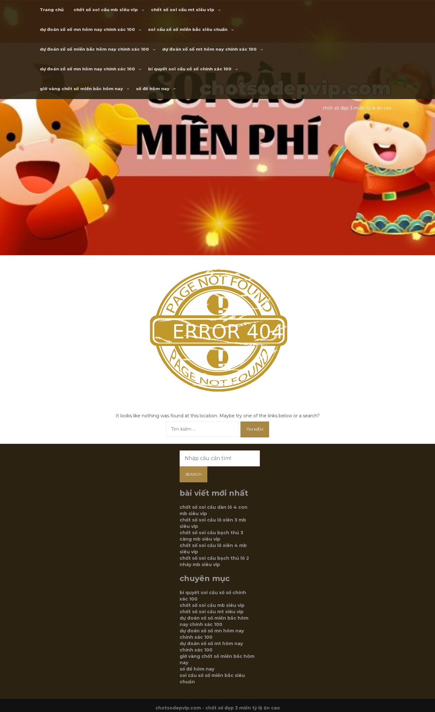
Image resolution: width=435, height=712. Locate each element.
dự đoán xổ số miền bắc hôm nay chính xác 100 (94, 49)
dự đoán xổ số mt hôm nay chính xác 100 (209, 49)
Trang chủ (52, 9)
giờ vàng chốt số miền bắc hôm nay (81, 88)
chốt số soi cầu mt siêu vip (182, 9)
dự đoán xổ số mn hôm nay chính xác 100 (87, 29)
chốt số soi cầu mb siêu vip (106, 9)
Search (193, 474)
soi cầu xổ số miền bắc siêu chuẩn (187, 29)
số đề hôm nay (152, 88)
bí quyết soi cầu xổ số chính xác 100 (190, 68)
